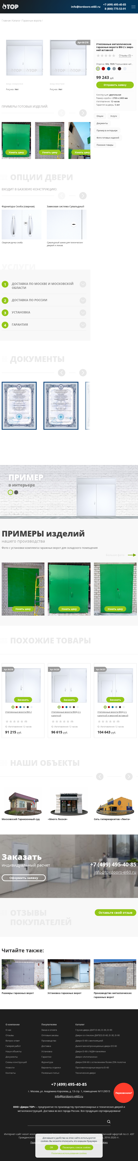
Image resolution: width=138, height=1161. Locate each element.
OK (51, 1147)
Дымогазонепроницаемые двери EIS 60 (96, 1046)
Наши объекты (14, 1051)
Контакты (11, 1072)
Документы (12, 1056)
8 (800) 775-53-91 (115, 9)
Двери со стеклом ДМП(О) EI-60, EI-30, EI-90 (97, 1035)
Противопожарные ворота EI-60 (92, 1067)
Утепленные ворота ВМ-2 (18, 711)
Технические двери (85, 1072)
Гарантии (46, 1056)
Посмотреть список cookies (77, 1147)
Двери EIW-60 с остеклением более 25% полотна (100, 1062)
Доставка (46, 1046)
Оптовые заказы (50, 1035)
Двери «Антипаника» (86, 1056)
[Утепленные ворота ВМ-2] (23, 685)
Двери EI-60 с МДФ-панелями (90, 1051)
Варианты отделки (51, 1067)
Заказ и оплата (49, 1029)
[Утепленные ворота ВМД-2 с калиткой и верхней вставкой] (115, 685)
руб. (13, 732)
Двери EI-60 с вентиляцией (89, 1040)
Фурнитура (47, 1062)
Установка (46, 1051)
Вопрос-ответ (13, 1040)
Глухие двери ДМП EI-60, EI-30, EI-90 (93, 1029)
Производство (48, 1040)
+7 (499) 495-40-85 (114, 4)
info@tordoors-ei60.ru (85, 7)
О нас (8, 1029)
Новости (10, 1067)
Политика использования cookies (69, 1153)
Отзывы (10, 1035)
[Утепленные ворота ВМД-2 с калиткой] (69, 685)
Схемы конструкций (16, 1062)
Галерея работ (13, 1046)
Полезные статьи (50, 1072)
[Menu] (133, 6)
